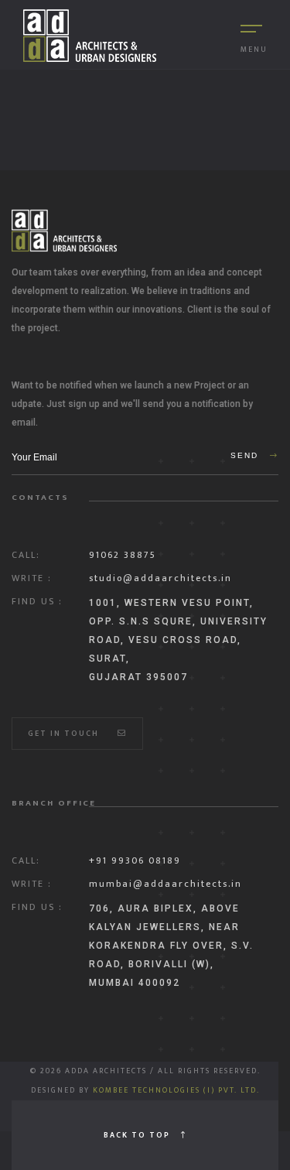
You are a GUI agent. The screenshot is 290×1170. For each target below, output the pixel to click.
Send (246, 455)
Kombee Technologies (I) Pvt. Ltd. (176, 1090)
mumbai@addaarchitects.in (165, 883)
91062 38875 (122, 555)
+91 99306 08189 (135, 860)
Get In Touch (65, 733)
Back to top (138, 1135)
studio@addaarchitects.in (160, 578)
